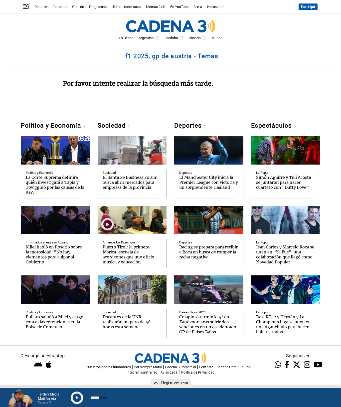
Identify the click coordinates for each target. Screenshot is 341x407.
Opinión (78, 7)
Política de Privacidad (197, 372)
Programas (98, 7)
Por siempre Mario (148, 367)
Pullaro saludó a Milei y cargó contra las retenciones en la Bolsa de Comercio (54, 321)
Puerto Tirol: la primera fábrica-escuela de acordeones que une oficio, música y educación (129, 254)
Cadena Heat (226, 367)
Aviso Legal (169, 372)
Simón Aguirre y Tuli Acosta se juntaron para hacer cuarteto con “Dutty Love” (283, 182)
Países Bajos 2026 (192, 312)
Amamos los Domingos (119, 242)
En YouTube (179, 7)
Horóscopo (215, 7)
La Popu (262, 173)
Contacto (206, 367)
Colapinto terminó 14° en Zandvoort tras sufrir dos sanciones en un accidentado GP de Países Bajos (207, 324)
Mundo (216, 38)
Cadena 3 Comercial (180, 367)
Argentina (146, 38)
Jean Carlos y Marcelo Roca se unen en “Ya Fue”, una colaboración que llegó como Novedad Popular (285, 254)
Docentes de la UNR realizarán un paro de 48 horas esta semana (127, 321)
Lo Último (126, 38)
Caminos (60, 7)
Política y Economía (52, 125)
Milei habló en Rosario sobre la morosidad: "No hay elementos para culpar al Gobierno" (54, 254)
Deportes (41, 7)
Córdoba (171, 38)
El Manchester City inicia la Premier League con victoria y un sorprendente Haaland (208, 182)
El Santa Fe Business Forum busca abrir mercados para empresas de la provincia (130, 182)
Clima (197, 7)
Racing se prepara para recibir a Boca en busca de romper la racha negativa (208, 251)
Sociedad (113, 125)
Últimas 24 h (155, 7)
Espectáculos (272, 125)
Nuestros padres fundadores (108, 367)
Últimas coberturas (126, 7)
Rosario (195, 38)
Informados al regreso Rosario (47, 242)
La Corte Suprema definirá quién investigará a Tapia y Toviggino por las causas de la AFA (55, 185)
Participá (308, 7)
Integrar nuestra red (142, 372)
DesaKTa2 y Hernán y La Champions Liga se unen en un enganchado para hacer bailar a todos (283, 324)
